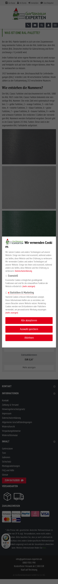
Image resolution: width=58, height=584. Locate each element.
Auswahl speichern (29, 329)
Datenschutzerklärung (23, 271)
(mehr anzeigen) (28, 286)
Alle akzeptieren (29, 320)
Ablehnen (29, 337)
